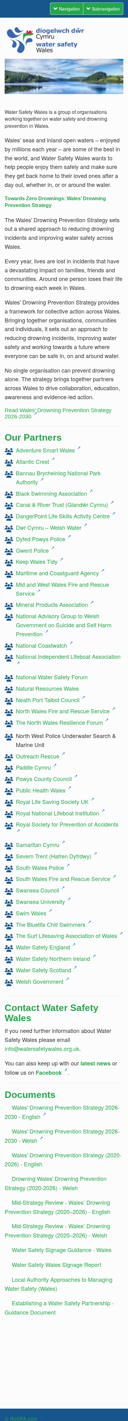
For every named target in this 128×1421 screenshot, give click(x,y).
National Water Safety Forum (52, 677)
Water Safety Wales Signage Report (56, 1264)
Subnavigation (105, 9)
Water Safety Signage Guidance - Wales (62, 1250)
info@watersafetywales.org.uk (42, 1048)
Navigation (69, 9)
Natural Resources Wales (47, 688)
